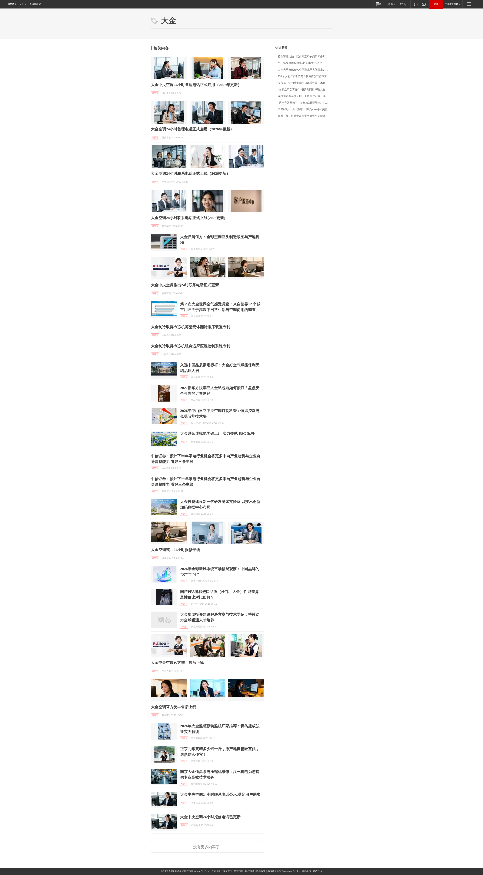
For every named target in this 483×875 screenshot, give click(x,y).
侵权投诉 (317, 871)
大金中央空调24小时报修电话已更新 (210, 817)
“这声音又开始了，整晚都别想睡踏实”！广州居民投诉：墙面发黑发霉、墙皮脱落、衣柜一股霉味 (305, 102)
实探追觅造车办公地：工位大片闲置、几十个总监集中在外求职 (305, 96)
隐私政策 (260, 871)
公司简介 (216, 871)
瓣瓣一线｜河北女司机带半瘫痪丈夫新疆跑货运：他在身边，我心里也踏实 (305, 116)
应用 (22, 4)
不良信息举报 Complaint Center (284, 871)
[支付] (415, 4)
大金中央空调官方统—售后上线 (177, 662)
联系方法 (227, 871)
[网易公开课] (390, 4)
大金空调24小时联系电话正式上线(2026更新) (188, 218)
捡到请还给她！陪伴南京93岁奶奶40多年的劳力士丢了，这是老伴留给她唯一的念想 (305, 56)
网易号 (155, 93)
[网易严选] (403, 4)
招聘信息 (238, 871)
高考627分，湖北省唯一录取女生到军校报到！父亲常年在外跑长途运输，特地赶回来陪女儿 (305, 109)
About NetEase (202, 871)
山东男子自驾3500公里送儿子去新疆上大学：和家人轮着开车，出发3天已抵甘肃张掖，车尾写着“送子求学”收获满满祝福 (305, 69)
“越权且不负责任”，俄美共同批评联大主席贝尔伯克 (305, 89)
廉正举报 (306, 871)
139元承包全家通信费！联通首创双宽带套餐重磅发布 (305, 76)
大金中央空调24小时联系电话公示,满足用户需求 (220, 794)
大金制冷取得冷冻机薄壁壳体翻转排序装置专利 (190, 327)
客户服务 (249, 871)
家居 (184, 626)
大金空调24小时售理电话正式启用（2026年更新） (192, 129)
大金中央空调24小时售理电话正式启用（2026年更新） (196, 85)
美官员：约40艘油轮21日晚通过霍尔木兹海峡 (304, 83)
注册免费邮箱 (451, 4)
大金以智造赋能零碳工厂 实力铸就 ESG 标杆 (217, 433)
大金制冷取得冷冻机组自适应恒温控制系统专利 (190, 346)
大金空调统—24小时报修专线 (175, 550)
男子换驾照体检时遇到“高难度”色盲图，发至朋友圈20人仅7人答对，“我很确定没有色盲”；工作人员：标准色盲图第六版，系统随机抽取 (305, 63)
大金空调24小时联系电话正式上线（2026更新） (190, 173)
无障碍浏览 (35, 4)
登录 (436, 4)
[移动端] (379, 4)
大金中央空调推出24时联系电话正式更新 (185, 285)
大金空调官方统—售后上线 (173, 707)
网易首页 (12, 4)
